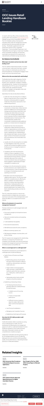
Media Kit (19, 395)
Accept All (31, 403)
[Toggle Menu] (41, 2)
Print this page (35, 38)
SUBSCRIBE (36, 396)
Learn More (25, 401)
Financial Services (5, 11)
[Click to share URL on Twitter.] (33, 37)
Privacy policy (23, 396)
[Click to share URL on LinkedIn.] (35, 37)
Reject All (39, 403)
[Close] (42, 400)
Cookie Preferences (4, 403)
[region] (22, 402)
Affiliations (19, 396)
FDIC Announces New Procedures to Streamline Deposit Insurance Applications (11, 363)
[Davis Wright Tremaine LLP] (6, 2)
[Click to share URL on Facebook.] (34, 37)
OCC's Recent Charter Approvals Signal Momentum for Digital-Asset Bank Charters (11, 379)
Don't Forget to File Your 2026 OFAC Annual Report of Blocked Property (31, 363)
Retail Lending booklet (22, 37)
